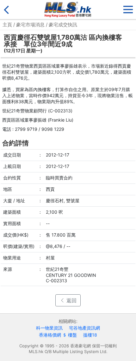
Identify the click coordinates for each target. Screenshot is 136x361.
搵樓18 (90, 335)
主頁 (7, 25)
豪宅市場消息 (30, 25)
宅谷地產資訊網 (84, 328)
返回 (71, 300)
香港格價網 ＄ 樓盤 (58, 335)
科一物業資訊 (49, 328)
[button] (128, 8)
